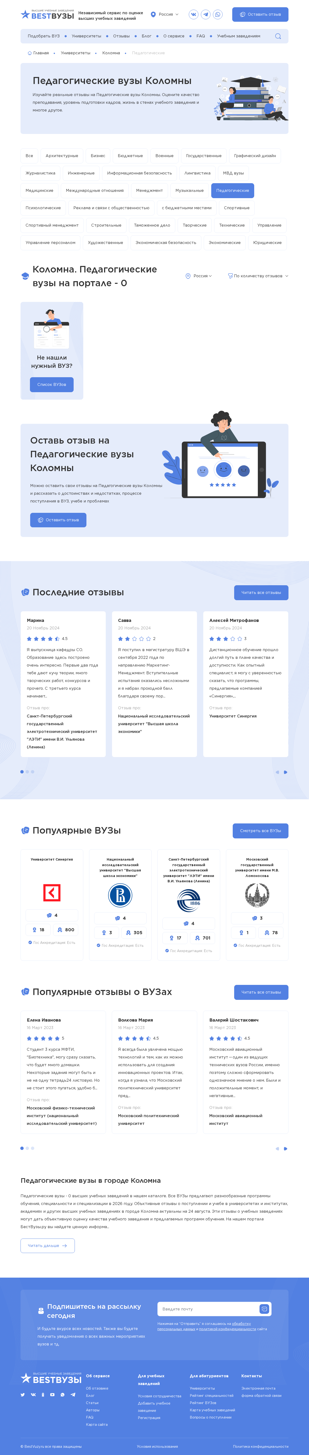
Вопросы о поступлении (211, 1417)
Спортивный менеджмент (52, 225)
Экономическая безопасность (166, 242)
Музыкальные (190, 190)
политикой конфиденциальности (227, 1329)
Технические (232, 225)
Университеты (86, 36)
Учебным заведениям (238, 36)
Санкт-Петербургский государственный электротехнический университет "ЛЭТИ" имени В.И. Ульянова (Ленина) (62, 731)
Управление (269, 225)
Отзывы (121, 36)
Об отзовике (97, 1388)
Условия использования (157, 1446)
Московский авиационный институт (235, 1120)
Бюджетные (130, 155)
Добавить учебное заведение (154, 1407)
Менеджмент (149, 190)
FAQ (201, 36)
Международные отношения (95, 190)
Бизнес (98, 155)
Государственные (204, 155)
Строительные (106, 225)
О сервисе (173, 36)
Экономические (225, 242)
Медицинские (39, 190)
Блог (146, 36)
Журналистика (40, 173)
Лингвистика (197, 173)
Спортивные (237, 208)
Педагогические (232, 190)
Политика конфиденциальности (260, 1446)
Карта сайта (97, 1425)
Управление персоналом (50, 242)
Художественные (105, 242)
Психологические (43, 208)
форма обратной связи (261, 1396)
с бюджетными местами (186, 208)
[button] (22, 771)
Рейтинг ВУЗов (203, 1403)
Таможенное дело (152, 225)
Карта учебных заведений (212, 1410)
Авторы (92, 1410)
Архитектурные (62, 155)
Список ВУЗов (51, 384)
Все (29, 155)
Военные (164, 155)
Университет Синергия (233, 716)
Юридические (267, 242)
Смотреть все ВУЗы (260, 830)
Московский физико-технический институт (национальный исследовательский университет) (62, 1116)
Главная (41, 53)
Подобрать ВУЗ (44, 36)
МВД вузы (233, 173)
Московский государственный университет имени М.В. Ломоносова (257, 867)
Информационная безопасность (139, 173)
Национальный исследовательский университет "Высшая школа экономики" (154, 724)
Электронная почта (258, 1388)
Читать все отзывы (261, 592)
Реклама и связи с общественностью (111, 208)
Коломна (111, 53)
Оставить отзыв (264, 14)
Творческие (195, 225)
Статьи (92, 1403)
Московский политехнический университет (148, 1120)
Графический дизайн (255, 155)
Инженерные (81, 173)
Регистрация (149, 1418)
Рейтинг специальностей (211, 1396)
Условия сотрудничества (159, 1396)
